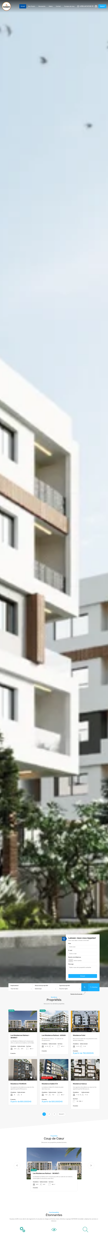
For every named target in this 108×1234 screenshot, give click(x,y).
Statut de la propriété (41, 985)
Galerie (51, 6)
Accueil (23, 6)
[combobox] (70, 960)
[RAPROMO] (6, 10)
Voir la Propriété (23, 1027)
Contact (58, 6)
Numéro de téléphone (74, 957)
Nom (69, 943)
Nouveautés (41, 6)
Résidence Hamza (80, 1084)
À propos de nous (69, 6)
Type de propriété (64, 985)
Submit (102, 6)
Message (70, 964)
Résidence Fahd (79, 1035)
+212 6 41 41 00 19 (86, 6)
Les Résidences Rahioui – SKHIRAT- (46, 1173)
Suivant (61, 1114)
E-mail (70, 950)
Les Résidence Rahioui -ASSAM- (54, 1035)
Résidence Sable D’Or (50, 1084)
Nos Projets (31, 6)
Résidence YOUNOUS (18, 1084)
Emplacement (15, 985)
